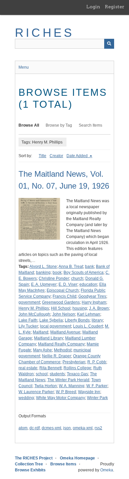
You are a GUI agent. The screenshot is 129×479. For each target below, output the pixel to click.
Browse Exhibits (30, 470)
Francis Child (64, 296)
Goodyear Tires (92, 296)
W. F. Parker (97, 386)
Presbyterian (74, 362)
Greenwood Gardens (61, 302)
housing (79, 308)
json (67, 428)
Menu (24, 67)
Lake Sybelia (51, 320)
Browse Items (63, 464)
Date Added (77, 155)
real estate (28, 368)
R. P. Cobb (96, 362)
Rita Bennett (50, 368)
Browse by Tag (59, 125)
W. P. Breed (66, 391)
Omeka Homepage (77, 458)
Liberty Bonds (77, 320)
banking (43, 272)
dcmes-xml (51, 428)
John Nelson (63, 314)
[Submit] (109, 44)
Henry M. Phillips (34, 308)
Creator (56, 155)
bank (89, 266)
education (88, 284)
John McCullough (34, 314)
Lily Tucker (28, 326)
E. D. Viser (68, 284)
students (57, 374)
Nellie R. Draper (56, 356)
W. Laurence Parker (36, 391)
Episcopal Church (63, 290)
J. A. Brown (99, 308)
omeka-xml (83, 428)
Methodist (62, 350)
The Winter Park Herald (68, 380)
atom (23, 428)
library (97, 320)
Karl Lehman (88, 314)
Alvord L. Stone (43, 266)
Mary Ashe (42, 350)
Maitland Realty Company (61, 344)
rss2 (98, 428)
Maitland (40, 332)
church (77, 278)
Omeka (106, 470)
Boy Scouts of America (84, 272)
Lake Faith (28, 320)
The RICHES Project (34, 458)
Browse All (29, 125)
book (57, 272)
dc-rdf (34, 428)
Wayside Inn (89, 391)
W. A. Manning (71, 386)
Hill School (60, 308)
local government (55, 326)
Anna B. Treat (71, 266)
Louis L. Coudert (88, 326)
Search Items (90, 125)
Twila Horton (45, 386)
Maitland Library (48, 338)
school (42, 374)
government (29, 302)
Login (93, 6)
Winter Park (97, 397)
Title (42, 155)
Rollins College (77, 368)
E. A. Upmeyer (44, 284)
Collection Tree (29, 464)
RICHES (44, 32)
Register (114, 6)
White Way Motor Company (60, 397)
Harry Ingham (94, 302)
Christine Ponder (54, 278)
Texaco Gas (77, 374)
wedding (26, 397)
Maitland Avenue (65, 332)
